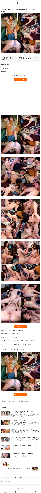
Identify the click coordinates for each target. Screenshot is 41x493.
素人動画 (3, 401)
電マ (28, 401)
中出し (17, 401)
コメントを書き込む (20, 477)
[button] (38, 276)
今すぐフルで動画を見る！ (20, 79)
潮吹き (25, 401)
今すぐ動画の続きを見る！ (20, 326)
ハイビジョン (12, 401)
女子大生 (20, 401)
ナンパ (7, 401)
